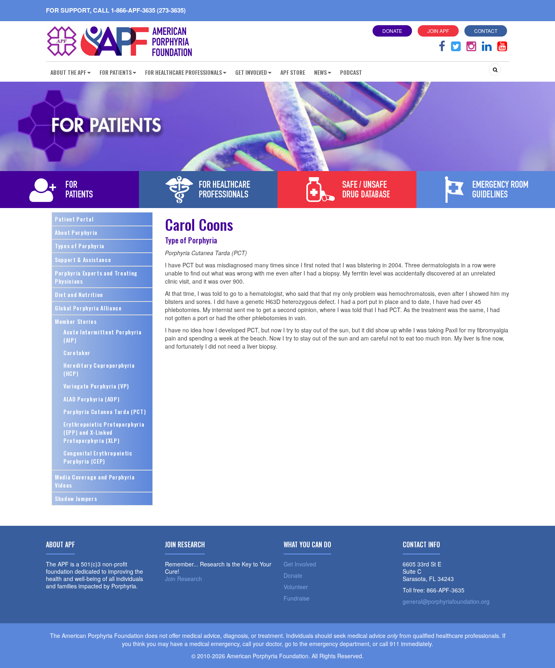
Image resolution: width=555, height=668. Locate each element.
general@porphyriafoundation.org (446, 601)
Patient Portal (74, 219)
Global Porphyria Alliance (88, 308)
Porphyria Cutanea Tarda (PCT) (104, 411)
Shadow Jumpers (76, 498)
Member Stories (75, 321)
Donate (392, 30)
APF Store (292, 72)
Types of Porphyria (79, 245)
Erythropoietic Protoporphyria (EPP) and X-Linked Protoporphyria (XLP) (103, 432)
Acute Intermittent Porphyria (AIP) (102, 335)
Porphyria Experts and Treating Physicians (96, 277)
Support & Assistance (83, 259)
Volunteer (296, 587)
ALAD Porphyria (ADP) (91, 399)
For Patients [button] (116, 72)
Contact (485, 30)
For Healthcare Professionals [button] (183, 72)
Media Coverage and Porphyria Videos (95, 481)
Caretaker (77, 352)
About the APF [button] (68, 72)
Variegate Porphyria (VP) (96, 386)
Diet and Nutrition (79, 294)
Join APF (438, 30)
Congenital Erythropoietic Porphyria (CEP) (97, 457)
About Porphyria (76, 232)
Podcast (351, 72)
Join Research (183, 579)
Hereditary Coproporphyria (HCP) (99, 369)
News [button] (320, 72)
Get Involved (300, 564)
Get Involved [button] (251, 72)
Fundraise (297, 598)
